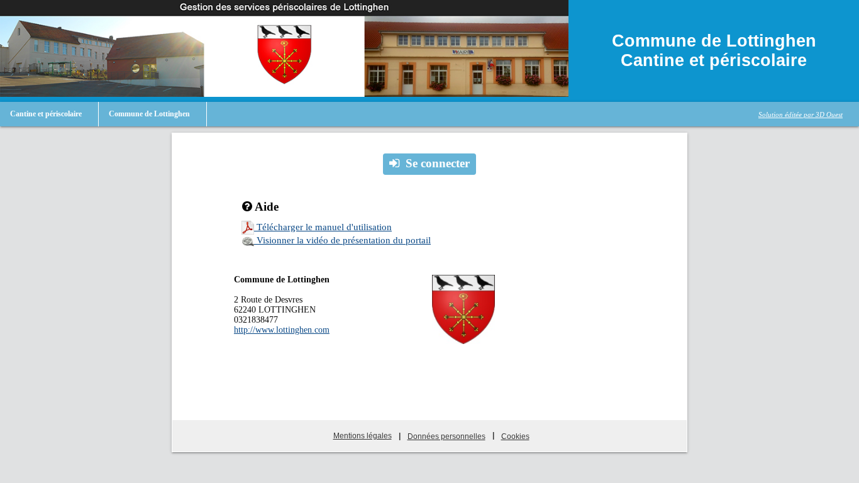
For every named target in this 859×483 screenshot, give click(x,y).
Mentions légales (362, 435)
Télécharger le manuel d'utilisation (323, 227)
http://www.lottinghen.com (282, 330)
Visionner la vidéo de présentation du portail (342, 240)
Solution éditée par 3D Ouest (800, 114)
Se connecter (438, 163)
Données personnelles (446, 436)
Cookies (515, 436)
